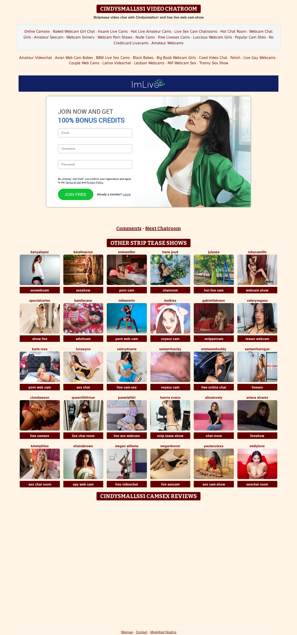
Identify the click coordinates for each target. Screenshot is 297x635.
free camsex (39, 435)
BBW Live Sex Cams (113, 57)
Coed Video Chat (213, 57)
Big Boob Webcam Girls (176, 57)
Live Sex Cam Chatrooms (195, 31)
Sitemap (127, 632)
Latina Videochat (117, 63)
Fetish (235, 57)
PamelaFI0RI (127, 397)
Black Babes (143, 57)
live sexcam (170, 484)
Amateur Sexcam (48, 37)
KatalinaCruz (83, 251)
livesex (257, 387)
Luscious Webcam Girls (212, 37)
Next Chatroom (163, 228)
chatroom (170, 290)
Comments (129, 228)
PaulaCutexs (213, 446)
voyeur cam (170, 338)
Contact (141, 632)
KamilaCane (83, 300)
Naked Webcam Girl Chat (74, 31)
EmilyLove (257, 446)
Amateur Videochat (35, 57)
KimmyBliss (40, 446)
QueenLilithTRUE (83, 397)
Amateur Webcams (168, 43)
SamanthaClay (170, 349)
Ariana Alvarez (257, 397)
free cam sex (127, 387)
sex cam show (214, 484)
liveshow (257, 435)
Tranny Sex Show (213, 63)
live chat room (83, 435)
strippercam (213, 338)
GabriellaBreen (213, 300)
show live (39, 338)
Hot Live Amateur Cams (151, 31)
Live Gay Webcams (259, 57)
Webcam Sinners (80, 37)
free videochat (126, 484)
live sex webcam (127, 435)
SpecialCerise (39, 300)
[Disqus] (148, 561)
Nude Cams (145, 37)
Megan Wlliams (127, 446)
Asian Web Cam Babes (74, 57)
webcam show (257, 290)
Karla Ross (40, 349)
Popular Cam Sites (250, 37)
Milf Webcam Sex (182, 63)
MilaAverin (127, 300)
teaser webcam (257, 338)
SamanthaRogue (257, 349)
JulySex (214, 251)
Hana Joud (170, 251)
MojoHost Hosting (163, 632)
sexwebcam (39, 290)
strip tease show (170, 435)
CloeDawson (39, 397)
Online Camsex (37, 31)
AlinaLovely (213, 397)
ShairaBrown (83, 446)
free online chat (213, 387)
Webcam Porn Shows (114, 37)
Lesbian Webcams (149, 63)
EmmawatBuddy (213, 349)
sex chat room (40, 484)
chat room (214, 435)
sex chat (83, 387)
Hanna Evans (170, 397)
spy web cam (83, 484)
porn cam (126, 290)
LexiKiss (170, 300)
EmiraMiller (126, 251)
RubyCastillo (257, 251)
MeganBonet (170, 446)
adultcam (83, 338)
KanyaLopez (40, 251)
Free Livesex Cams (174, 37)
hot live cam (213, 290)
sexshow (83, 290)
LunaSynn (83, 349)
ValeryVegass (257, 300)
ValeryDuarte (127, 349)
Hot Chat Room (233, 31)
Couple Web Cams (84, 63)
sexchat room (257, 484)
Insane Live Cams (113, 31)
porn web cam (127, 338)
